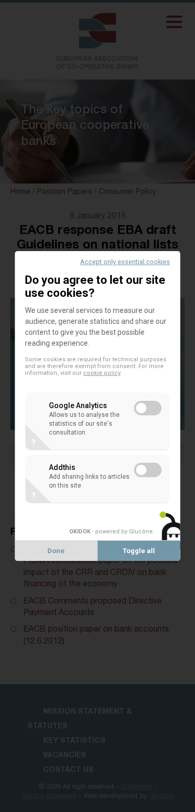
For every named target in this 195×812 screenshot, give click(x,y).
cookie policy (102, 373)
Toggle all (139, 551)
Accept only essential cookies (125, 262)
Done (55, 551)
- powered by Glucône (111, 531)
